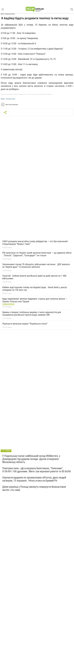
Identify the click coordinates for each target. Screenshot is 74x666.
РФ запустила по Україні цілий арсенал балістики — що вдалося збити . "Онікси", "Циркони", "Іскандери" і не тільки (36, 254)
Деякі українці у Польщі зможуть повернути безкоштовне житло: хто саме (34, 488)
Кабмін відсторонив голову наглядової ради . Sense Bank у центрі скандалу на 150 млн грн (34, 288)
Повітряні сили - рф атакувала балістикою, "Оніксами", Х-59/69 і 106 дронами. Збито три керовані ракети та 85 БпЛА (36, 470)
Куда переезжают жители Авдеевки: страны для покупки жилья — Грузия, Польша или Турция (34, 300)
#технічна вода (10, 99)
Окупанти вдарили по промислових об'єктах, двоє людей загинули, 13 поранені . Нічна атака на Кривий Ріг (34, 479)
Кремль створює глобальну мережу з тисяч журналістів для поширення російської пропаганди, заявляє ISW (31, 313)
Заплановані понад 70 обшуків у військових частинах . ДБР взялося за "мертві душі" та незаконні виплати (36, 265)
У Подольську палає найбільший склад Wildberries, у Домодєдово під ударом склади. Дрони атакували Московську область (31, 459)
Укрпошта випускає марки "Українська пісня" (24, 323)
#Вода (3, 99)
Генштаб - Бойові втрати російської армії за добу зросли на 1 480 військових (34, 277)
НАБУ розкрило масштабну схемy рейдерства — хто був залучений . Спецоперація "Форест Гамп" (35, 242)
